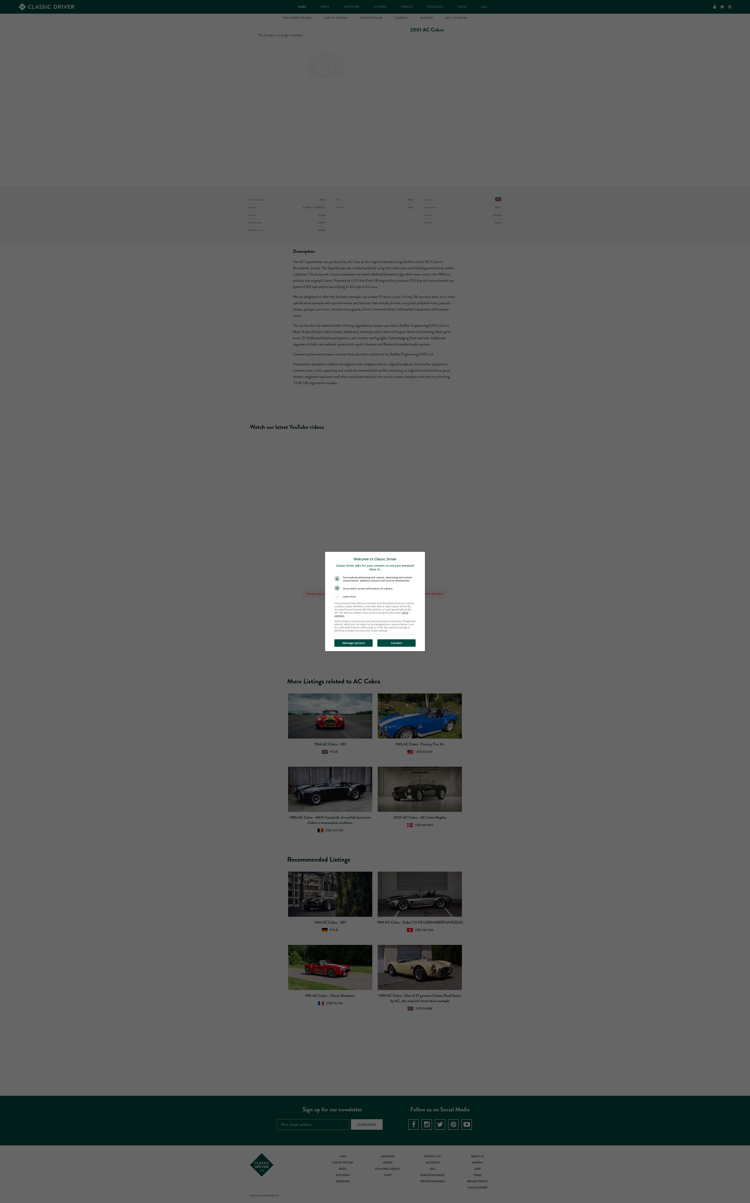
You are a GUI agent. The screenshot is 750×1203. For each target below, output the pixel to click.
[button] (375, 596)
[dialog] (375, 601)
